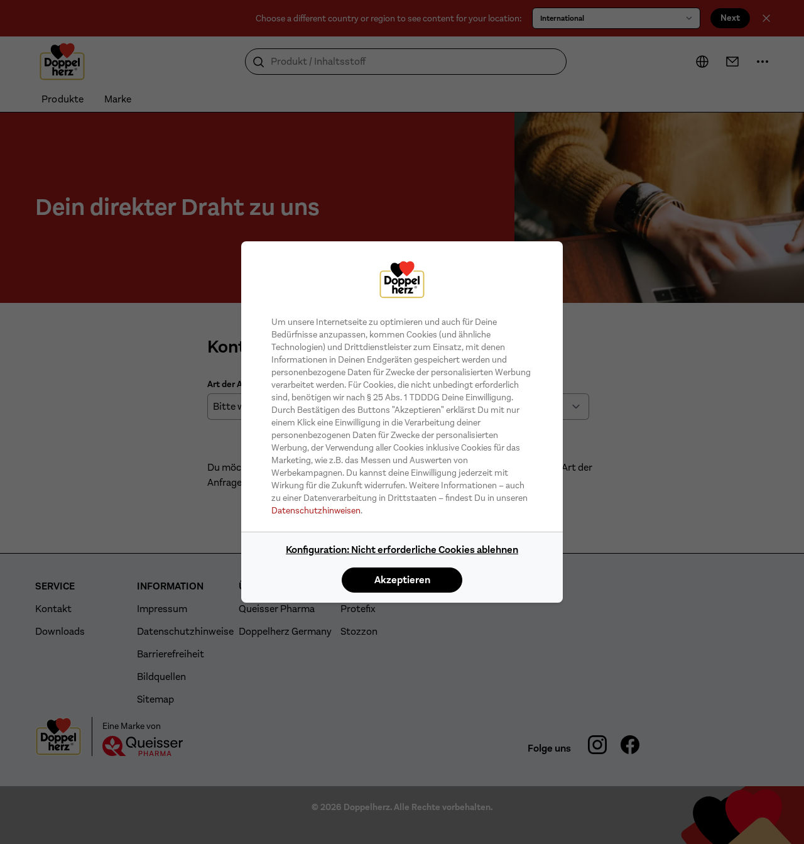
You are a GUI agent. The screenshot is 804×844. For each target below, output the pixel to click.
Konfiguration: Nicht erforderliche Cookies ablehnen (402, 550)
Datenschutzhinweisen (316, 510)
